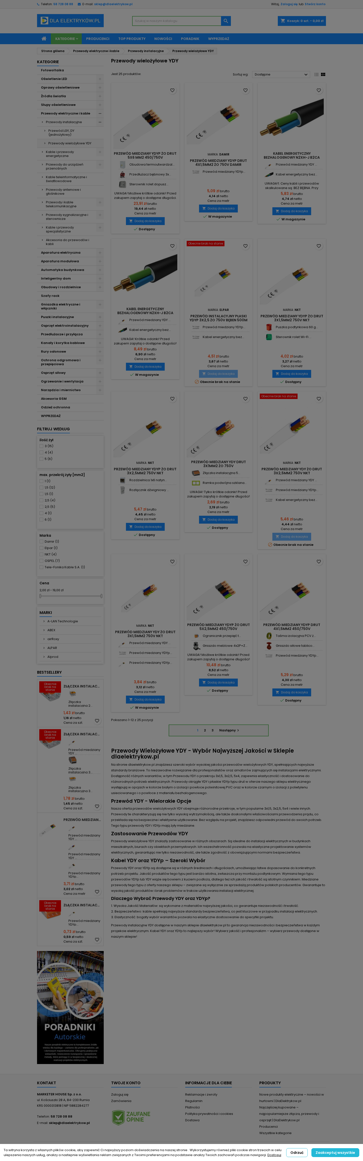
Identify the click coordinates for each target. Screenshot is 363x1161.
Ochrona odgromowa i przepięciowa (61, 362)
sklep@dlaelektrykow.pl (113, 4)
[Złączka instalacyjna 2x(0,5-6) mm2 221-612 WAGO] (72, 693)
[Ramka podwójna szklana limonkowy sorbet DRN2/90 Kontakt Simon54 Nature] (196, 483)
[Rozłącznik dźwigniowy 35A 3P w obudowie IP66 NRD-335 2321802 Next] (122, 490)
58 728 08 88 (63, 4)
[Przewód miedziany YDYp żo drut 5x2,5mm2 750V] (72, 864)
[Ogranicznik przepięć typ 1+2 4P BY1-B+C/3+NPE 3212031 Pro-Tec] (196, 636)
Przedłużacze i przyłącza (62, 334)
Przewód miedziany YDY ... (84, 751)
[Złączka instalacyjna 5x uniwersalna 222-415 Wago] (196, 473)
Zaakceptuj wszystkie (335, 1152)
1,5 (50, 487)
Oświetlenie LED (54, 78)
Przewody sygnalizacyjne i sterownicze (67, 216)
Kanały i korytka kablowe (63, 343)
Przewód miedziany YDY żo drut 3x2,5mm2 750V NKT (292, 471)
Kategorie (65, 38)
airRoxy (53, 639)
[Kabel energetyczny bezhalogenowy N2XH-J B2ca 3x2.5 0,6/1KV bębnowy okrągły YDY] (269, 174)
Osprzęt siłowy (53, 372)
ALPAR (52, 648)
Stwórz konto (315, 4)
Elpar (51, 548)
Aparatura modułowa (60, 261)
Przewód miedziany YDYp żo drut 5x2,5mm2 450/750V (218, 626)
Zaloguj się (289, 4)
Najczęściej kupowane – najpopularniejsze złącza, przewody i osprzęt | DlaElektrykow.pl (289, 1114)
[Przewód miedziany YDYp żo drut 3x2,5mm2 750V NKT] (196, 327)
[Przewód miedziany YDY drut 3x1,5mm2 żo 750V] (72, 741)
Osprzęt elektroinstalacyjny (65, 325)
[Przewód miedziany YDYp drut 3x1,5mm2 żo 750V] (72, 912)
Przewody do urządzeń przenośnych (64, 166)
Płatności (192, 1107)
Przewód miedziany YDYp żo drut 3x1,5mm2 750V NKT (292, 318)
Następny (229, 730)
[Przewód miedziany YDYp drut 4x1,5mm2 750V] (196, 172)
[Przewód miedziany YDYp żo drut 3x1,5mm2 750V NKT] (122, 663)
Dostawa (192, 1120)
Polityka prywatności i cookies (209, 1113)
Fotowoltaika (52, 70)
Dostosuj (274, 1155)
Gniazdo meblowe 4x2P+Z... (225, 645)
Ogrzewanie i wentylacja (62, 381)
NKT (51, 554)
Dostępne (282, 75)
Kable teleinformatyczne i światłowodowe (66, 179)
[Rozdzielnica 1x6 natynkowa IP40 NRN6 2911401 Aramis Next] (122, 480)
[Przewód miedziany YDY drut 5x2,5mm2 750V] (72, 845)
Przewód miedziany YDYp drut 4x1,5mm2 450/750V (291, 626)
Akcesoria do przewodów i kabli (67, 242)
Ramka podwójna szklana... (225, 482)
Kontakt (46, 1083)
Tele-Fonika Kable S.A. (65, 567)
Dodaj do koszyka (145, 221)
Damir (52, 541)
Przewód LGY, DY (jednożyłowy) (61, 132)
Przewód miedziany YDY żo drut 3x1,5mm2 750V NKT (145, 633)
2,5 (50, 500)
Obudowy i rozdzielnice (61, 287)
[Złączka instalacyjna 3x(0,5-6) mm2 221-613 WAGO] (72, 779)
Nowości (163, 38)
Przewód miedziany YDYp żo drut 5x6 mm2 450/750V (145, 155)
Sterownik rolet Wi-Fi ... (293, 337)
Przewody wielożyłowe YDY (69, 143)
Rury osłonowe (53, 351)
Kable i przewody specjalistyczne (60, 229)
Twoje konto (126, 1083)
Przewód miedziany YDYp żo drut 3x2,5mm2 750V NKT (145, 471)
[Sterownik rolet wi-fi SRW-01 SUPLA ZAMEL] (269, 337)
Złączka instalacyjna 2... (80, 704)
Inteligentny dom (56, 278)
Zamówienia (121, 1101)
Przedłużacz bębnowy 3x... (150, 174)
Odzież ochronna (55, 407)
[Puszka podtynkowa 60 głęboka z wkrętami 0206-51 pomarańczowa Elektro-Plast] (269, 327)
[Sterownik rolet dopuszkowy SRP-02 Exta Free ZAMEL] (122, 184)
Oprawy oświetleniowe (60, 87)
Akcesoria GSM (54, 398)
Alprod (52, 656)
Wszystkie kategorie (275, 1133)
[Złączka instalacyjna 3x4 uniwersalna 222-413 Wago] (72, 760)
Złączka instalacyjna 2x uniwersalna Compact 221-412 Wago (82, 686)
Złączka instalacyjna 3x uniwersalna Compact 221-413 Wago (82, 734)
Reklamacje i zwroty (201, 1094)
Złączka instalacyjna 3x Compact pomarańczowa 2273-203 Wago (82, 905)
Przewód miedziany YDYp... (84, 875)
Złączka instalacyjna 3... (80, 770)
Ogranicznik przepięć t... (222, 635)
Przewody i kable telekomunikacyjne (61, 204)
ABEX (51, 630)
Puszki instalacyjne (57, 317)
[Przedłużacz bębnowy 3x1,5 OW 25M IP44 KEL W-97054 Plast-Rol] (122, 174)
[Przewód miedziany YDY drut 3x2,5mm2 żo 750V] (72, 827)
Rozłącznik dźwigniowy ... (149, 490)
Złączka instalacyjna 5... (221, 473)
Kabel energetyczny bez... (296, 174)
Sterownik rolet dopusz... (148, 184)
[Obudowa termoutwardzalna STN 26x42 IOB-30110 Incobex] (122, 164)
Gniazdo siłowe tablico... (295, 645)
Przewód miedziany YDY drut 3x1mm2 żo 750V (218, 463)
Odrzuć (296, 1152)
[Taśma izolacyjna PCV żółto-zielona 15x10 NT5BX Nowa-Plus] (269, 636)
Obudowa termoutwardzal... (152, 164)
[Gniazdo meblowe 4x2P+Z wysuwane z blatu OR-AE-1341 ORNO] (196, 646)
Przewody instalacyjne (64, 122)
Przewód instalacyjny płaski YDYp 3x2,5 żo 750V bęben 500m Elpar (218, 320)
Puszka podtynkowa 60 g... (297, 327)
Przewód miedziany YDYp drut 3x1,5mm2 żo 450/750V (82, 820)
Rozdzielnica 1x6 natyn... (148, 480)
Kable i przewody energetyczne (60, 154)
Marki (46, 612)
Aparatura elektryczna (61, 252)
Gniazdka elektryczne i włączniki (60, 306)
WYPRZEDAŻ (50, 416)
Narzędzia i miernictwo (61, 390)
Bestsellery (49, 672)
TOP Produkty (131, 38)
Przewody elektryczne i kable (65, 113)
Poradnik (190, 38)
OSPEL (52, 560)
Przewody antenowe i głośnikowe (63, 191)
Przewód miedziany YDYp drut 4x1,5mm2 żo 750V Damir (218, 162)
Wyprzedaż (218, 38)
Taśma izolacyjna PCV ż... (296, 635)
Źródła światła (53, 96)
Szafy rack (50, 295)
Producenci (97, 38)
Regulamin (193, 1101)
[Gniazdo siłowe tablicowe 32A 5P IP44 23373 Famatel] (269, 646)
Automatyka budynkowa (62, 269)
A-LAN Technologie (62, 621)
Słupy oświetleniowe (58, 104)
